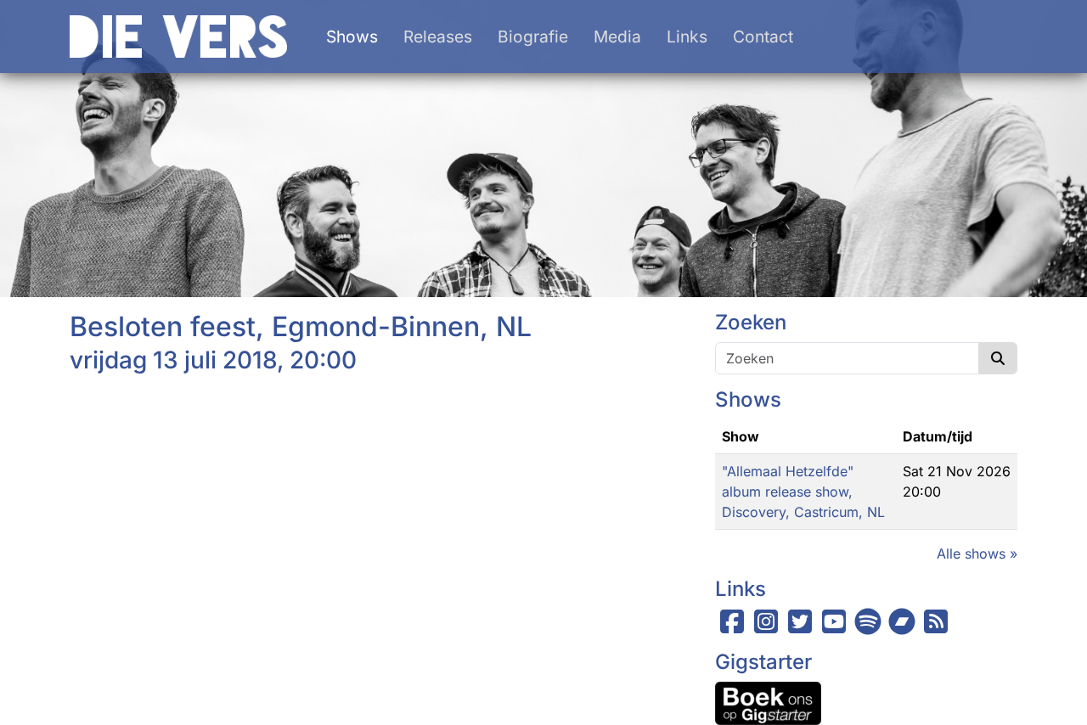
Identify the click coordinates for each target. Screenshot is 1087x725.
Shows (352, 36)
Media (617, 36)
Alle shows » (977, 553)
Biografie (533, 36)
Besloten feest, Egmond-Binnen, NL (301, 326)
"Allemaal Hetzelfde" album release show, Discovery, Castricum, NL (803, 491)
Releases (437, 36)
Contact (763, 36)
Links (687, 36)
